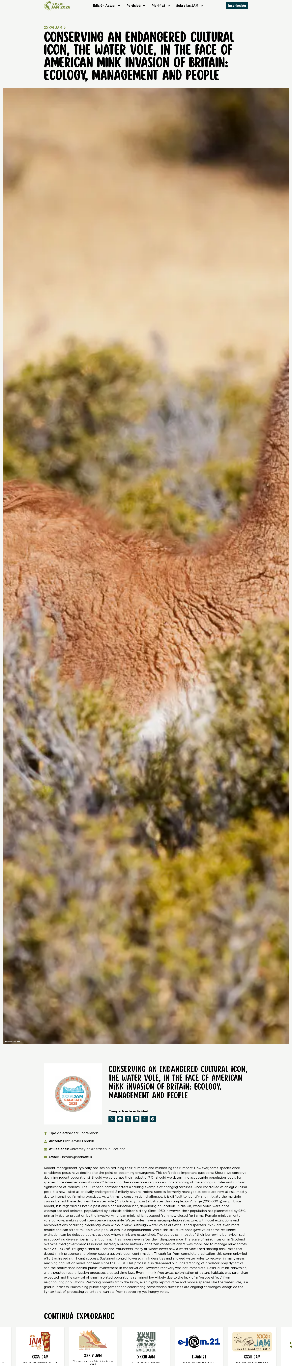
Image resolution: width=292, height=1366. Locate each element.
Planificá (158, 5)
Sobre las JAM (187, 5)
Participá (134, 5)
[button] (111, 1119)
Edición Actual (104, 5)
